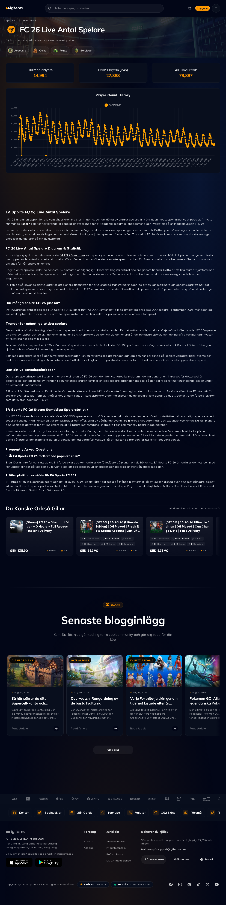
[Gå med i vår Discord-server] (189, 884)
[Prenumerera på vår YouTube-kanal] (216, 884)
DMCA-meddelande (118, 860)
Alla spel (89, 847)
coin (127, 420)
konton (25, 224)
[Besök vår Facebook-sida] (170, 884)
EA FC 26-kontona (72, 255)
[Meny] (216, 8)
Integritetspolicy (116, 847)
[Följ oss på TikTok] (198, 884)
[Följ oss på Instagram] (180, 884)
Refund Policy (114, 854)
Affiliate (88, 841)
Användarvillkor (115, 841)
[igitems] (14, 8)
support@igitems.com (171, 849)
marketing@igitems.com (60, 853)
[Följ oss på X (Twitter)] (207, 884)
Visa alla (113, 750)
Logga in (202, 8)
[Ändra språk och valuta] (189, 8)
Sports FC (11, 20)
